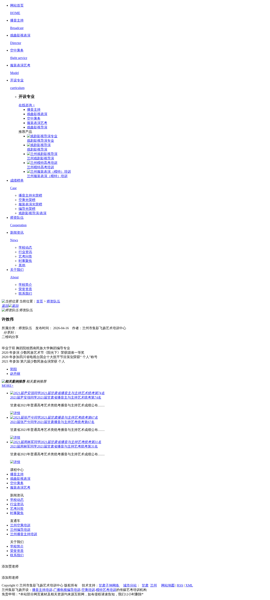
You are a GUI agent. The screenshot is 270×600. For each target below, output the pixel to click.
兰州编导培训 (20, 529)
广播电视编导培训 (66, 590)
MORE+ (8, 385)
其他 (22, 265)
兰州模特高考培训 (40, 167)
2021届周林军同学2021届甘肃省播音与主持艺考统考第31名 (54, 446)
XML (189, 585)
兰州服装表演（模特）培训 (47, 176)
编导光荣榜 (27, 208)
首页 (39, 301)
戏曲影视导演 (37, 127)
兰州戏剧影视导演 (40, 158)
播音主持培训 (42, 590)
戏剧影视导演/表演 (32, 213)
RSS (180, 585)
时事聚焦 (25, 261)
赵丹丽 (15, 373)
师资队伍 (53, 301)
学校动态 (25, 247)
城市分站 (130, 585)
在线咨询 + (27, 105)
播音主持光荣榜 (30, 195)
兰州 (153, 585)
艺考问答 (25, 256)
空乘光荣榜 (27, 200)
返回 (5, 305)
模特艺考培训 (106, 590)
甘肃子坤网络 (109, 585)
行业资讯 (25, 252)
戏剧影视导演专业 (40, 140)
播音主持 (33, 109)
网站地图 (168, 585)
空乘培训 (88, 590)
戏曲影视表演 (37, 114)
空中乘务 (33, 118)
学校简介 (25, 284)
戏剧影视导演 (37, 149)
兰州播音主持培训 (23, 534)
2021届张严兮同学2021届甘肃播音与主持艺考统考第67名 (52, 422)
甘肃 (145, 585)
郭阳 (13, 369)
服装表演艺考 (37, 123)
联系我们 (25, 293)
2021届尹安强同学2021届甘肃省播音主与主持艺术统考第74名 (55, 397)
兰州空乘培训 (20, 525)
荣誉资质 (25, 289)
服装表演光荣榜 (30, 204)
